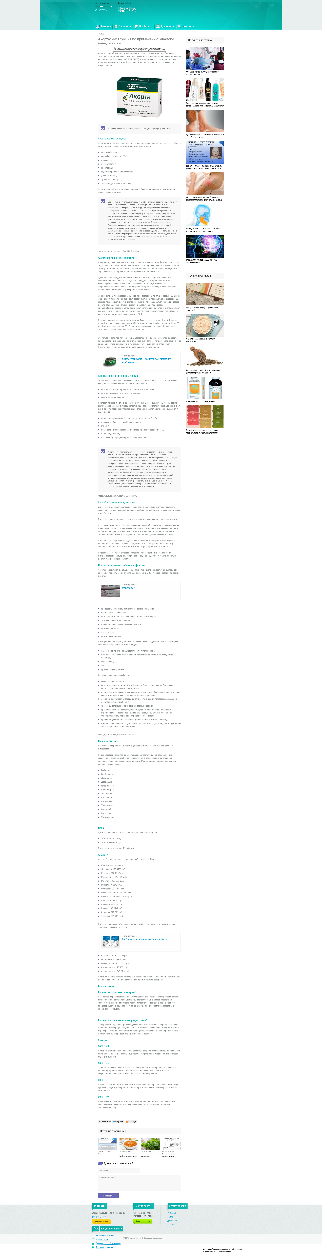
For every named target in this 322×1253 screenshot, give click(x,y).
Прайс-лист (146, 26)
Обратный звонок (101, 1221)
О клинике (125, 26)
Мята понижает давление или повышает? (149, 1155)
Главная (106, 26)
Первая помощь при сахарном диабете (168, 1155)
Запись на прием (142, 1221)
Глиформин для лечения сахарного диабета (144, 939)
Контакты (188, 26)
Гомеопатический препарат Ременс (200, 401)
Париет (100, 1154)
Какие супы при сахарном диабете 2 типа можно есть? (128, 1155)
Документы (168, 26)
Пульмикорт (128, 587)
